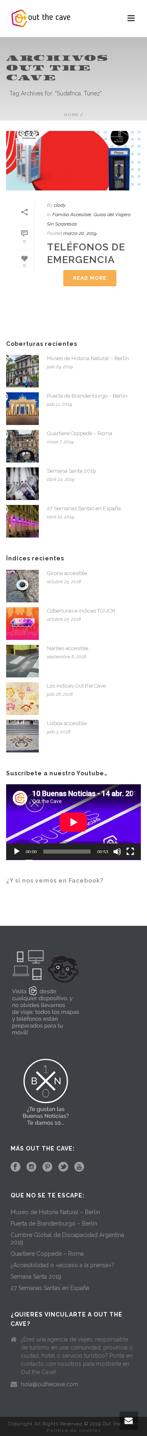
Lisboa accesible (67, 723)
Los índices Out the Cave (76, 686)
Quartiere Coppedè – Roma (79, 433)
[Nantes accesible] (22, 661)
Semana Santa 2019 (71, 471)
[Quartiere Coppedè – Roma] (22, 446)
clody (60, 205)
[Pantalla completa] (130, 851)
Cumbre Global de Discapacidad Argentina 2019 (67, 1239)
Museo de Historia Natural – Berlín (88, 358)
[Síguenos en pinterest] (47, 1167)
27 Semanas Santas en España (84, 508)
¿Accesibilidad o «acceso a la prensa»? (62, 1265)
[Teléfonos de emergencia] (73, 160)
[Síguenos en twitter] (63, 1167)
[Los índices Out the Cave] (22, 698)
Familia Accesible (71, 214)
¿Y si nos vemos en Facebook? (54, 880)
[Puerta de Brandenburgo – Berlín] (22, 408)
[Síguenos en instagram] (31, 1167)
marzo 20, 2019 (80, 233)
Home (71, 115)
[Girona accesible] (22, 586)
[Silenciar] (117, 851)
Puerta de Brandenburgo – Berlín (87, 396)
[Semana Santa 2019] (22, 483)
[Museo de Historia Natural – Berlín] (22, 371)
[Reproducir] (17, 851)
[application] (73, 822)
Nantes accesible (67, 648)
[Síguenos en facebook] (15, 1167)
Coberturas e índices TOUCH (81, 611)
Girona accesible (67, 573)
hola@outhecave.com (49, 1384)
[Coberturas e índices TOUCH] (22, 623)
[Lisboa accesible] (22, 736)
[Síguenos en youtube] (79, 1167)
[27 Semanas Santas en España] (22, 521)
